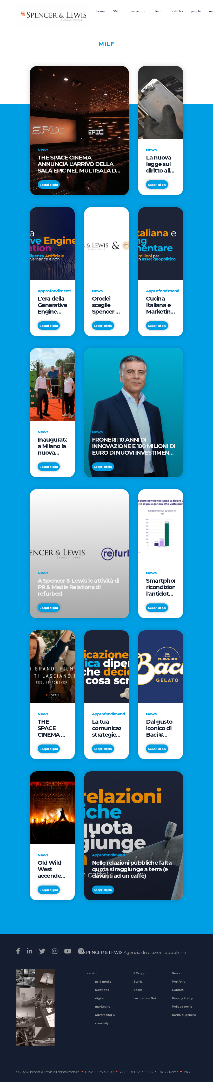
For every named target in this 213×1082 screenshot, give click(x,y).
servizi (136, 11)
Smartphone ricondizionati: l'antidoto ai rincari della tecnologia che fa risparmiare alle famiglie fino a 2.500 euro (160, 587)
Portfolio (178, 981)
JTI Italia (24, 1001)
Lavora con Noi (145, 998)
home (100, 11)
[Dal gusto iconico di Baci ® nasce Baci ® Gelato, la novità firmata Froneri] (160, 666)
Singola (24, 1040)
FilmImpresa (43, 1020)
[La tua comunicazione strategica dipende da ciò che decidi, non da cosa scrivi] (106, 666)
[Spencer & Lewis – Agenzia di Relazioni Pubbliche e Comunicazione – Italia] (53, 15)
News (176, 973)
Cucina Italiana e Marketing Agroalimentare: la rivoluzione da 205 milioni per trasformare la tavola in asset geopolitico (160, 305)
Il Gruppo (141, 973)
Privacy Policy (182, 998)
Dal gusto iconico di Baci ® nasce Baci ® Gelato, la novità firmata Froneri (160, 728)
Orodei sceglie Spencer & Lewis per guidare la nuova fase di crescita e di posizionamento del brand (106, 305)
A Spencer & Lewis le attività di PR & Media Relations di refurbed (78, 587)
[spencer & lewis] (19, 951)
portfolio (177, 11)
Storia (138, 981)
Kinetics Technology (24, 1020)
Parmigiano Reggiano (24, 982)
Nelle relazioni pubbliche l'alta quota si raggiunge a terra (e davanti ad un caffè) (132, 869)
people (196, 11)
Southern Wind (43, 1040)
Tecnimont (43, 1001)
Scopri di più (48, 185)
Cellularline (43, 984)
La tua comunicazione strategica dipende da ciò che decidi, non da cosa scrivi (106, 728)
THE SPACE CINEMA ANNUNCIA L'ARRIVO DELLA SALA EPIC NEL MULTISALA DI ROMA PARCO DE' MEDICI (77, 164)
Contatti (178, 990)
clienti (158, 11)
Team (138, 990)
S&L (116, 11)
